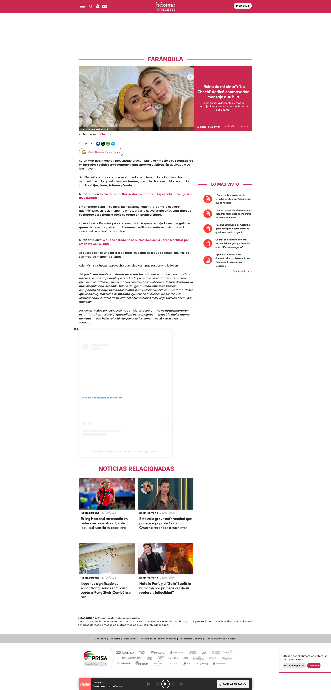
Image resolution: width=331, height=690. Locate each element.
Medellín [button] (98, 682)
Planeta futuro (211, 658)
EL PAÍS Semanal (198, 658)
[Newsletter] (104, 6)
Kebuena (224, 658)
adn (214, 653)
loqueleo (202, 663)
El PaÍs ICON (173, 663)
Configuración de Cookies (220, 638)
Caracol (227, 653)
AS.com (203, 653)
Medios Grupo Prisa (95, 664)
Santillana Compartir (177, 653)
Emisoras (114, 638)
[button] (82, 6)
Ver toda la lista (242, 271)
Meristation (219, 663)
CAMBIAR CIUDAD (232, 684)
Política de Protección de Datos (158, 638)
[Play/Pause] (165, 684)
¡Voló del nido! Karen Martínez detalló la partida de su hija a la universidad (135, 196)
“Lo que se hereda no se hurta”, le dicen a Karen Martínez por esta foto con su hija (134, 242)
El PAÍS (126, 653)
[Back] (149, 684)
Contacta (100, 638)
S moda (187, 663)
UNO (149, 658)
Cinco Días (173, 658)
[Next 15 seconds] (174, 684)
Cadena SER (192, 653)
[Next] (182, 684)
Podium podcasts (158, 663)
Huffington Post (130, 658)
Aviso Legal (129, 638)
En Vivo (243, 6)
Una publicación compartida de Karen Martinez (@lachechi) (125, 451)
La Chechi (103, 134)
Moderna (141, 663)
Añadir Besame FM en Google (104, 152)
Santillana (158, 653)
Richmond (124, 663)
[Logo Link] (165, 6)
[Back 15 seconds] (157, 684)
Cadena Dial (186, 658)
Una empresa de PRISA (95, 656)
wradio (159, 658)
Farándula (165, 59)
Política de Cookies (191, 638)
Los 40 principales (142, 653)
